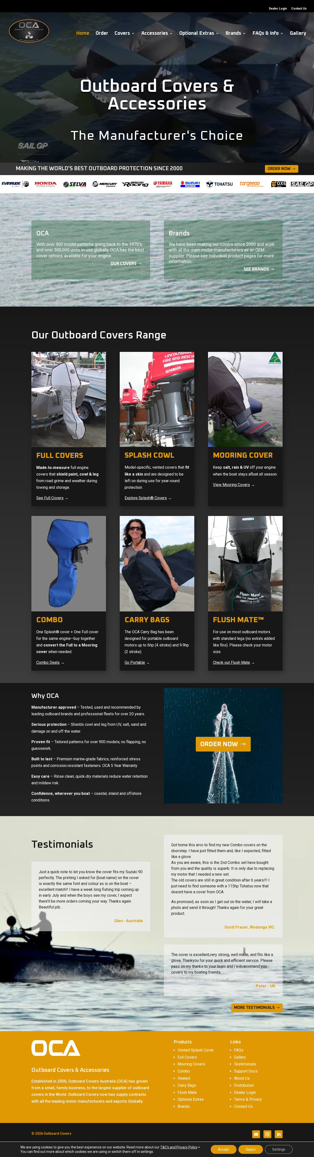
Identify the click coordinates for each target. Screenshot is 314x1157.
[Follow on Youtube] (256, 1134)
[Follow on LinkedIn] (279, 1134)
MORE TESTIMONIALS (254, 1008)
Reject (251, 1149)
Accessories (154, 34)
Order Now (279, 169)
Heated (184, 1078)
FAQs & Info (265, 34)
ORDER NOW (219, 744)
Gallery (298, 34)
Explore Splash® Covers (146, 498)
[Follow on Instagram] (267, 1134)
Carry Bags (187, 1085)
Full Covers (187, 1057)
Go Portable (135, 662)
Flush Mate (187, 1092)
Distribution (244, 1085)
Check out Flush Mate (231, 662)
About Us (242, 1078)
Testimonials (245, 1064)
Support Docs (246, 1071)
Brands (233, 34)
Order (102, 34)
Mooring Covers (191, 1064)
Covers (122, 34)
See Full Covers (50, 498)
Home (82, 34)
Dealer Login (278, 8)
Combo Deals (48, 662)
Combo (184, 1071)
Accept (223, 1149)
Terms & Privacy (248, 1099)
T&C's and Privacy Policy (178, 1147)
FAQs (238, 1050)
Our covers (123, 264)
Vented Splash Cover (196, 1050)
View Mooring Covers (231, 484)
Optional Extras (196, 34)
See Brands (256, 269)
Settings (278, 1149)
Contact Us (299, 8)
